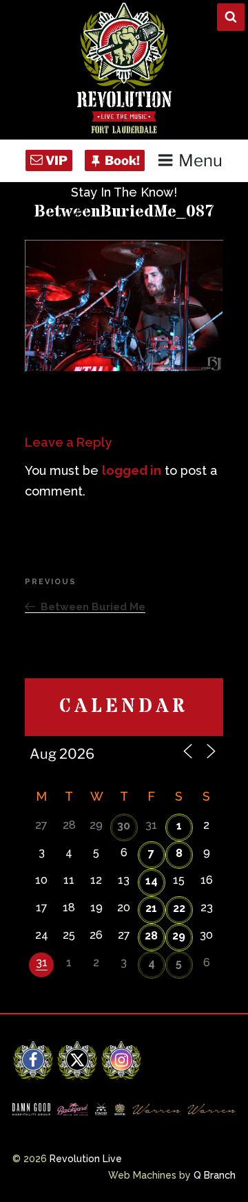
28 (151, 935)
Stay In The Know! (124, 192)
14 (151, 880)
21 (151, 908)
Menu (200, 160)
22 (179, 908)
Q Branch (215, 1175)
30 (123, 825)
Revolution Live (86, 1158)
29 (178, 935)
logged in (131, 470)
